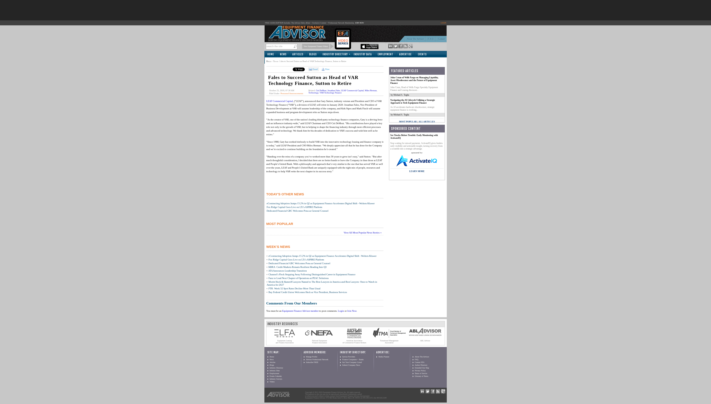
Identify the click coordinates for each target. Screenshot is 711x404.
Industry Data (363, 54)
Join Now (351, 310)
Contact (441, 39)
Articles (297, 54)
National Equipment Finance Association (319, 342)
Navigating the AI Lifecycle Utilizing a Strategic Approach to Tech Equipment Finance (412, 101)
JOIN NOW (359, 23)
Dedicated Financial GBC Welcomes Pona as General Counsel (297, 210)
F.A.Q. (431, 39)
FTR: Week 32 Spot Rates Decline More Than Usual (294, 288)
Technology (313, 93)
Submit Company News (351, 365)
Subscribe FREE (312, 362)
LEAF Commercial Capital (352, 90)
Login (341, 310)
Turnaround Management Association (389, 342)
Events (422, 54)
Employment (385, 54)
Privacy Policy (420, 371)
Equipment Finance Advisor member (300, 310)
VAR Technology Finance (331, 93)
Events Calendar (276, 376)
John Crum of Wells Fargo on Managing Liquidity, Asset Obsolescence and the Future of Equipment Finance (414, 80)
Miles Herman (371, 90)
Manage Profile (311, 357)
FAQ (416, 359)
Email (315, 69)
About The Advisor (415, 39)
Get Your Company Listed (352, 362)
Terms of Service (421, 373)
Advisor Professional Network (317, 359)
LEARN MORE (417, 171)
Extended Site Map (422, 368)
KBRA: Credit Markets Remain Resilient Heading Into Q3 (297, 267)
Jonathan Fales (334, 90)
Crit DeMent (321, 90)
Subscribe (274, 60)
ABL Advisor (425, 341)
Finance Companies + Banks (353, 359)
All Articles (426, 121)
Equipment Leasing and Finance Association (285, 342)
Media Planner (383, 357)
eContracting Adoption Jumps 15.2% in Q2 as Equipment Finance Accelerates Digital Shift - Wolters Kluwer (321, 203)
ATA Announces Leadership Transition (287, 270)
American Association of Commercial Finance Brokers (354, 342)
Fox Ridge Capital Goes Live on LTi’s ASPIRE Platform (294, 207)
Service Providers (348, 357)
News (283, 54)
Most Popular (408, 121)
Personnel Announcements (292, 93)
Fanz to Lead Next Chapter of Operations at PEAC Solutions (298, 278)
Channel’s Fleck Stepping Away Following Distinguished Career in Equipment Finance (312, 274)
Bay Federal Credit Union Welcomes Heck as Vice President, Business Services (307, 292)
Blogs (313, 54)
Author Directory (421, 365)
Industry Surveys (276, 379)
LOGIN (443, 23)
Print (327, 69)
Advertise (405, 54)
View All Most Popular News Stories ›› (363, 232)
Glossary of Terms (421, 376)
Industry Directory (335, 54)
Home (270, 54)
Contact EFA (419, 362)
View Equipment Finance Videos (316, 46)
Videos (272, 382)
